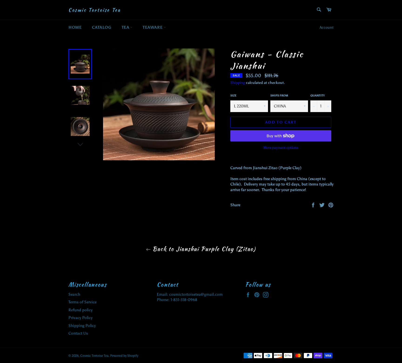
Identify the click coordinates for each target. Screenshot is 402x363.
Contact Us (78, 333)
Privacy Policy (80, 317)
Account (327, 27)
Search (74, 294)
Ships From (279, 95)
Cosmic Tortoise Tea (94, 10)
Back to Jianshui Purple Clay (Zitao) (203, 249)
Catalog (101, 27)
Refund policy (80, 310)
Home (75, 27)
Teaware (153, 27)
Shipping (237, 82)
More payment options (280, 147)
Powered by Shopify (124, 356)
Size (233, 95)
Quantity (317, 95)
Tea (126, 27)
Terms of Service (82, 302)
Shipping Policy (82, 325)
